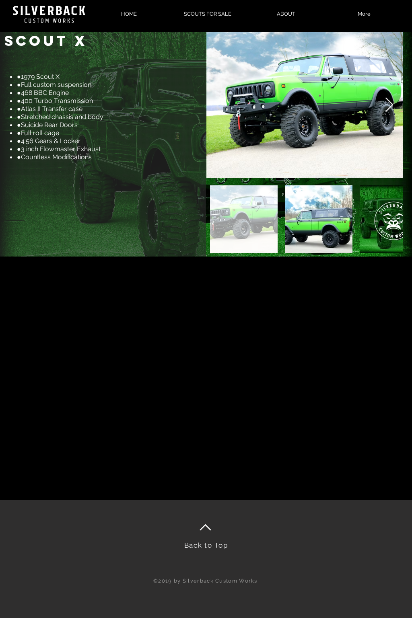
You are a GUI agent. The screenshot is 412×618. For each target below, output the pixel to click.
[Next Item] (389, 105)
